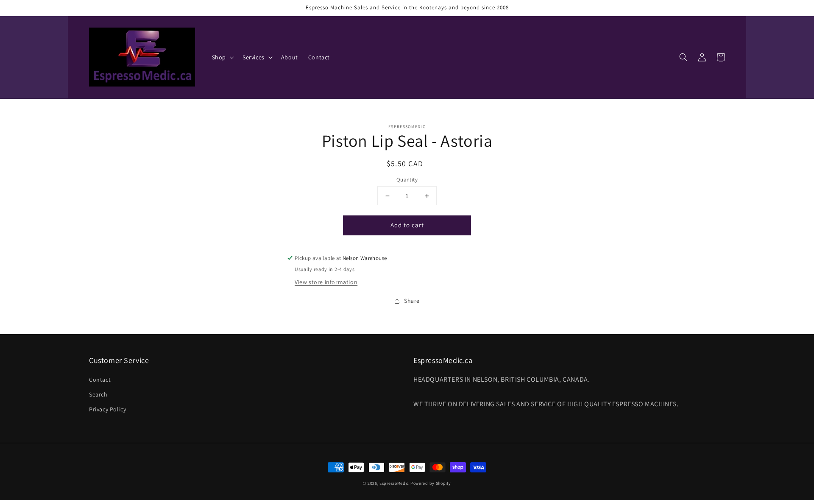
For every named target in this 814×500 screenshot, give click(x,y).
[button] (683, 57)
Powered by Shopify (430, 483)
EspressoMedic (394, 483)
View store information (326, 282)
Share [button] (412, 300)
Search (98, 394)
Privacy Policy (107, 409)
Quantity (407, 179)
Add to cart (407, 225)
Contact (100, 379)
